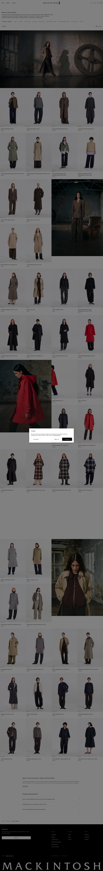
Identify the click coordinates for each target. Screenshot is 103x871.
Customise (36, 439)
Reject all (56, 439)
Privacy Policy (57, 435)
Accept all (67, 439)
